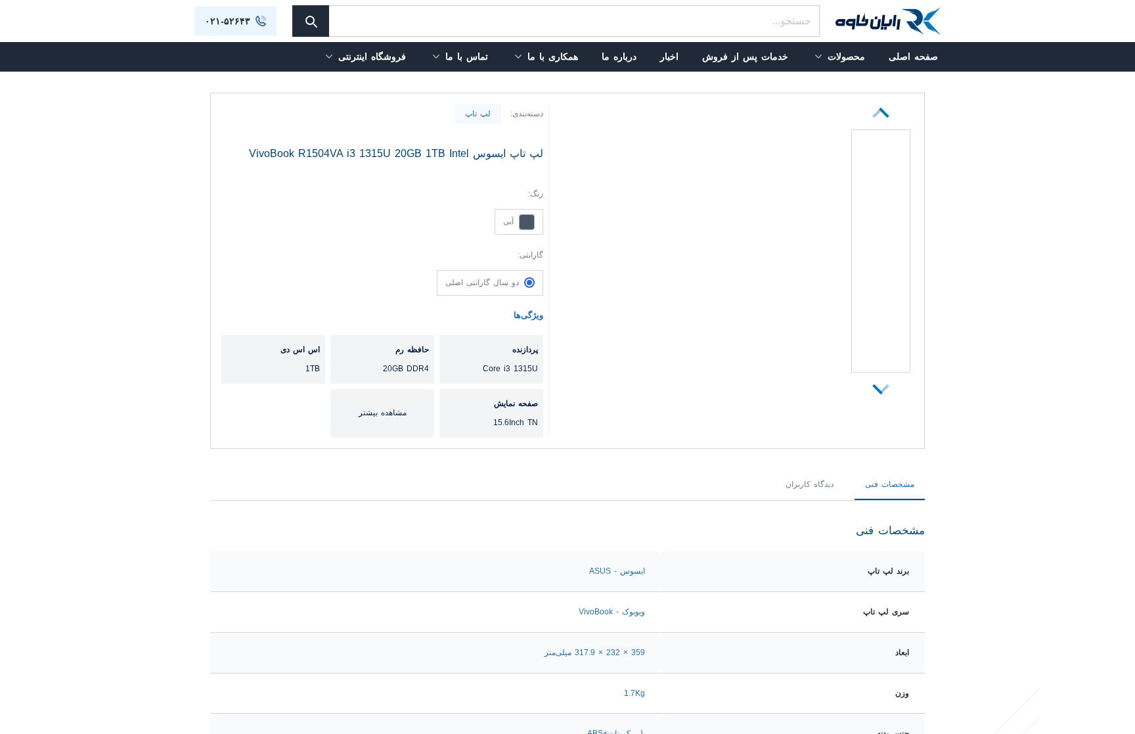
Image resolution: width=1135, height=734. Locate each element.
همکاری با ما (552, 56)
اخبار (669, 56)
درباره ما (619, 56)
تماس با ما (466, 56)
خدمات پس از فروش (745, 56)
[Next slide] (881, 113)
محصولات (846, 56)
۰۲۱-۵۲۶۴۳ (227, 21)
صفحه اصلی (913, 56)
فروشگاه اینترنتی (372, 56)
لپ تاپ (478, 113)
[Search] (310, 21)
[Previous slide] (881, 389)
